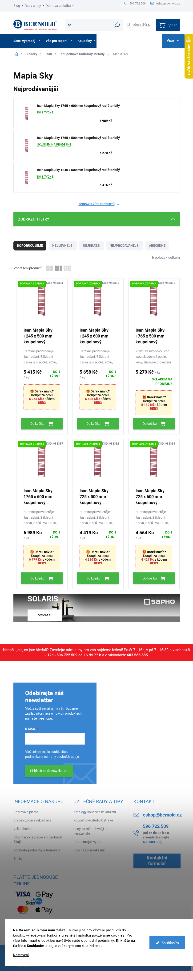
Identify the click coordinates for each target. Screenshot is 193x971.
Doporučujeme (30, 245)
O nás (17, 858)
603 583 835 (137, 655)
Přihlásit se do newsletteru (49, 771)
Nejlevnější (62, 245)
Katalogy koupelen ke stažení (94, 812)
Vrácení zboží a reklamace (32, 820)
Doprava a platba (58, 6)
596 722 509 (66, 655)
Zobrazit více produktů (97, 204)
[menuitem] (27, 41)
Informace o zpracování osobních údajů (37, 839)
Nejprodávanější (125, 245)
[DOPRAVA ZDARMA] (42, 303)
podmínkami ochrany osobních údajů (52, 756)
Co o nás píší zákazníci (89, 850)
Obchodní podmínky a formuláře (36, 850)
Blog (16, 6)
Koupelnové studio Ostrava (93, 820)
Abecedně (157, 245)
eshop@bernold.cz (162, 815)
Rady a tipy (33, 6)
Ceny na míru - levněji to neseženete (90, 831)
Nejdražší (91, 245)
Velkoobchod (22, 829)
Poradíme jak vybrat (88, 842)
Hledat (117, 25)
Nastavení (21, 955)
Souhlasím (170, 942)
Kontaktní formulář (157, 860)
